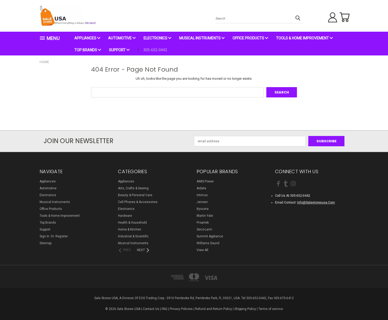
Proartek (203, 222)
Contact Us (151, 309)
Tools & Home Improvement (303, 38)
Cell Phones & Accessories (138, 202)
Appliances (85, 38)
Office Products (249, 38)
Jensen (202, 202)
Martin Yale (205, 216)
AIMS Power (205, 181)
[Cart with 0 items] (344, 17)
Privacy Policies (181, 309)
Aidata (201, 188)
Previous (374, 303)
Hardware (125, 216)
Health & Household (132, 222)
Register (61, 236)
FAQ (164, 309)
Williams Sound (208, 243)
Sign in (45, 236)
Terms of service (270, 309)
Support (117, 50)
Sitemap (45, 243)
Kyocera (203, 209)
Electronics (156, 38)
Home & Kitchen (129, 229)
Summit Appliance (210, 236)
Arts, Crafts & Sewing (133, 188)
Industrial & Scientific (133, 236)
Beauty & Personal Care (135, 195)
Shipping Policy (245, 309)
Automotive (120, 38)
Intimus (202, 195)
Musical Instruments (200, 38)
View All (202, 250)
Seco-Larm (204, 229)
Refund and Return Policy (213, 309)
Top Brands (86, 50)
